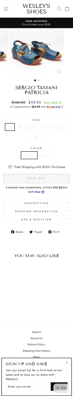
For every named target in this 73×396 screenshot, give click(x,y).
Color (37, 148)
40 (42, 127)
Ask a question (36, 219)
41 (52, 127)
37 (10, 127)
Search (36, 332)
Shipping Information (36, 350)
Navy (45, 155)
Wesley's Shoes (36, 9)
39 (31, 127)
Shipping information (36, 211)
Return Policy (36, 344)
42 (63, 127)
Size (36, 119)
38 (20, 127)
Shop (36, 357)
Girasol (29, 155)
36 (36, 137)
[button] (36, 107)
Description (36, 203)
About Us (36, 338)
